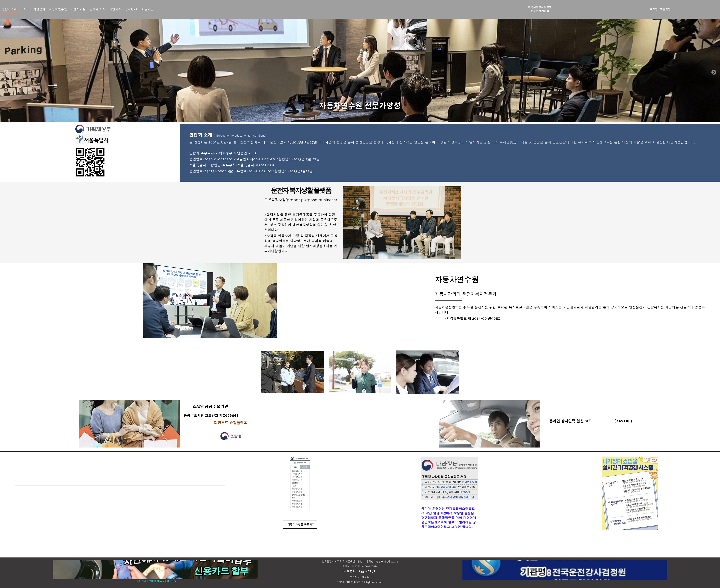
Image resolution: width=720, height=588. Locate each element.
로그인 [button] (654, 9)
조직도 (25, 9)
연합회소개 (9, 9)
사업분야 (39, 9)
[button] (6, 71)
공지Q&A (131, 9)
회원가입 (148, 9)
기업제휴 (115, 9)
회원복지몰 (78, 9)
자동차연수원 (58, 9)
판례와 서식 (98, 9)
